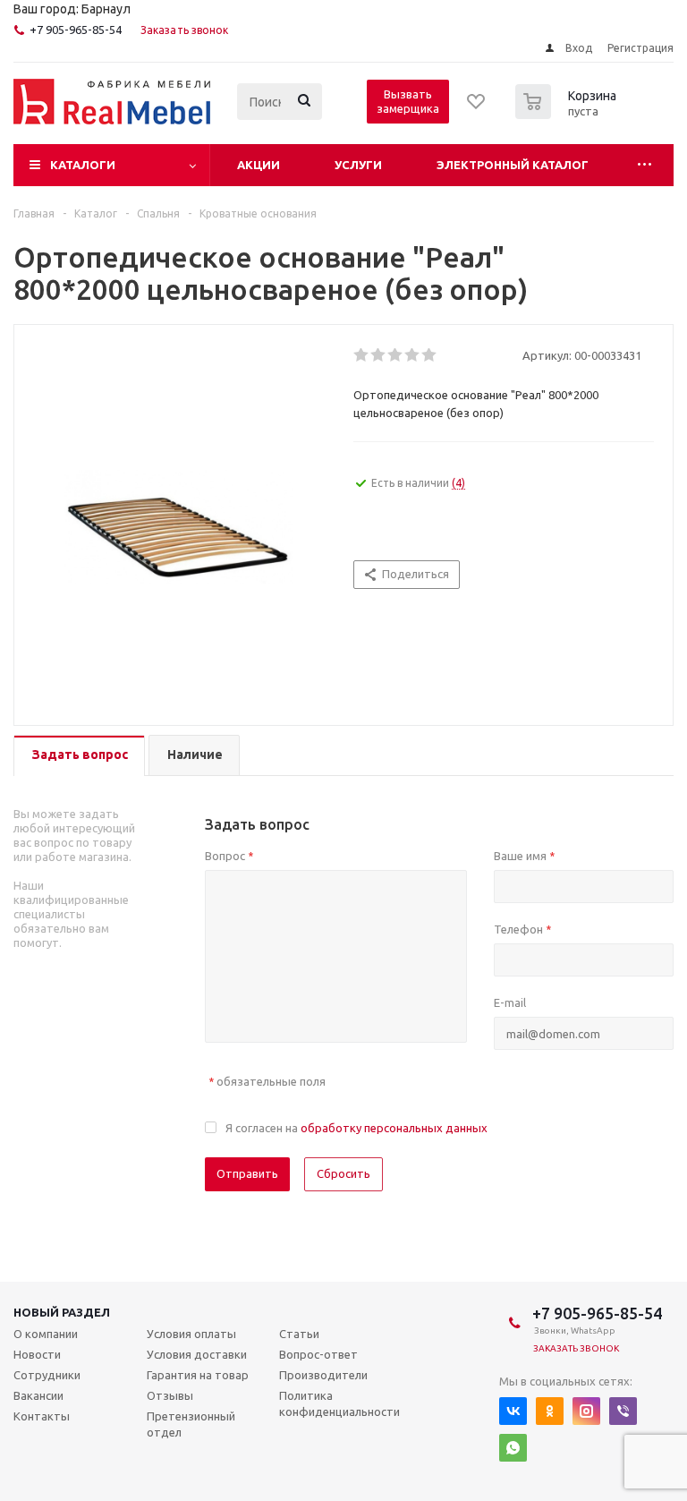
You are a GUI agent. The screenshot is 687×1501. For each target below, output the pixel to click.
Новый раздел (61, 1312)
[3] (395, 355)
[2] (378, 355)
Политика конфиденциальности (339, 1403)
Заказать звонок (184, 30)
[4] (412, 355)
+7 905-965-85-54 (76, 29)
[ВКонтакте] (513, 1411)
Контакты (41, 1416)
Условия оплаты (191, 1333)
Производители (323, 1375)
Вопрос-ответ (318, 1354)
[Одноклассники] (550, 1411)
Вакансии (38, 1395)
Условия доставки (197, 1354)
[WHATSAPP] (513, 1448)
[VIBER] (623, 1411)
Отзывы (170, 1395)
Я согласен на (356, 1127)
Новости (37, 1354)
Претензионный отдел (191, 1424)
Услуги (358, 164)
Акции (258, 164)
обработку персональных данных (394, 1127)
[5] (429, 355)
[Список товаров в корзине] (568, 113)
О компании (45, 1333)
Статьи (299, 1333)
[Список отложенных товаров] (477, 107)
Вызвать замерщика (408, 101)
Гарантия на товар (198, 1375)
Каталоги (82, 164)
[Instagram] (586, 1411)
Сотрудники (47, 1375)
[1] (361, 355)
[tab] (79, 756)
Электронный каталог (513, 164)
